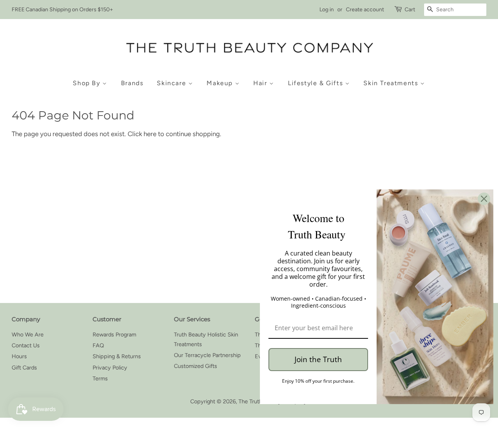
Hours (19, 356)
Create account (365, 9)
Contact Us (26, 345)
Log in (326, 9)
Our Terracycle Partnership (207, 355)
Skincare (172, 83)
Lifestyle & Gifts (316, 83)
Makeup (221, 83)
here (150, 134)
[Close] (484, 198)
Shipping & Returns (117, 356)
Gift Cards (24, 367)
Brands (132, 83)
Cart (410, 9)
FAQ (98, 345)
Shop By (87, 83)
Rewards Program (114, 334)
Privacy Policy (110, 367)
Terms (100, 378)
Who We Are (28, 334)
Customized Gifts (195, 365)
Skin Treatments (391, 83)
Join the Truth (318, 359)
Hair (261, 83)
